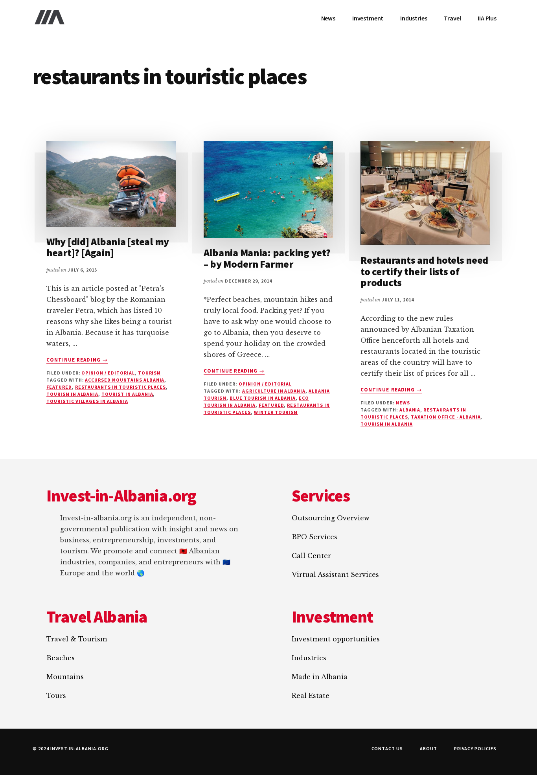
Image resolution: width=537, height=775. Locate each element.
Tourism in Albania (72, 394)
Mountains (65, 677)
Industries (309, 658)
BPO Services (314, 537)
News (403, 403)
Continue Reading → (77, 360)
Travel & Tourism (76, 639)
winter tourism (276, 412)
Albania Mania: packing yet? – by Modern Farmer (267, 258)
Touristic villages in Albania (87, 401)
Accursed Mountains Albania (124, 380)
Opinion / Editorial (107, 373)
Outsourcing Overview (331, 518)
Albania (410, 410)
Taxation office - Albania (445, 417)
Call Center (311, 556)
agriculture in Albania (273, 391)
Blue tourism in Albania (263, 398)
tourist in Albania (127, 394)
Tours (56, 696)
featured (59, 387)
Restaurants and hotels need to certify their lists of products (424, 271)
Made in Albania (320, 677)
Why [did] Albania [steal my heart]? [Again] (107, 247)
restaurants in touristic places (120, 387)
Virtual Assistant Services (335, 574)
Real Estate (310, 696)
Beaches (60, 658)
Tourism (149, 373)
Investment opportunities (336, 639)
